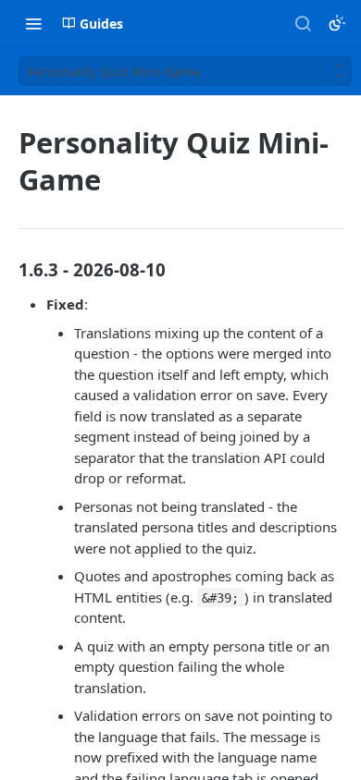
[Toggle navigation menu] (33, 23)
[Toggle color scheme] (337, 23)
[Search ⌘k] (302, 23)
